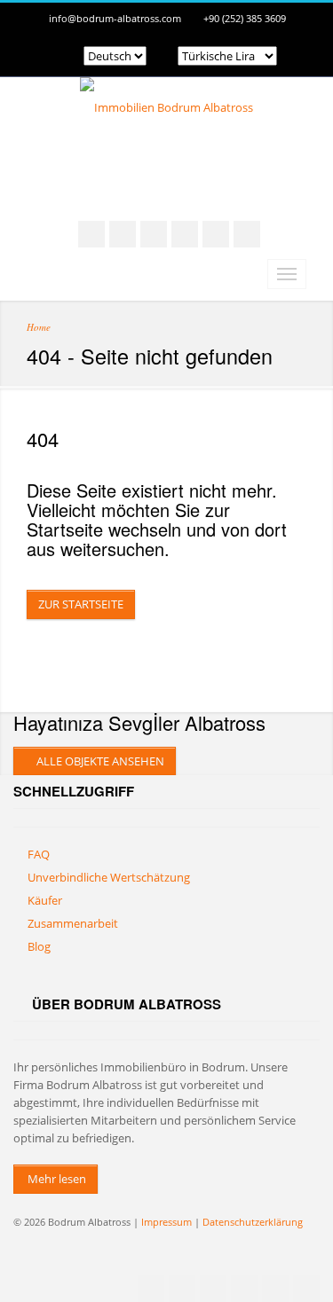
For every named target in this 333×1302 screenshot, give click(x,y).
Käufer (45, 900)
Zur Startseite (80, 604)
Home (39, 326)
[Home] (166, 107)
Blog (39, 946)
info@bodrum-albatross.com (115, 18)
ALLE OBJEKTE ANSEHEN (99, 761)
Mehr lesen (55, 1179)
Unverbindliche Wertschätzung (109, 877)
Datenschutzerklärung (252, 1221)
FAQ (39, 854)
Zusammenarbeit (73, 923)
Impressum (166, 1221)
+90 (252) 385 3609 (244, 18)
